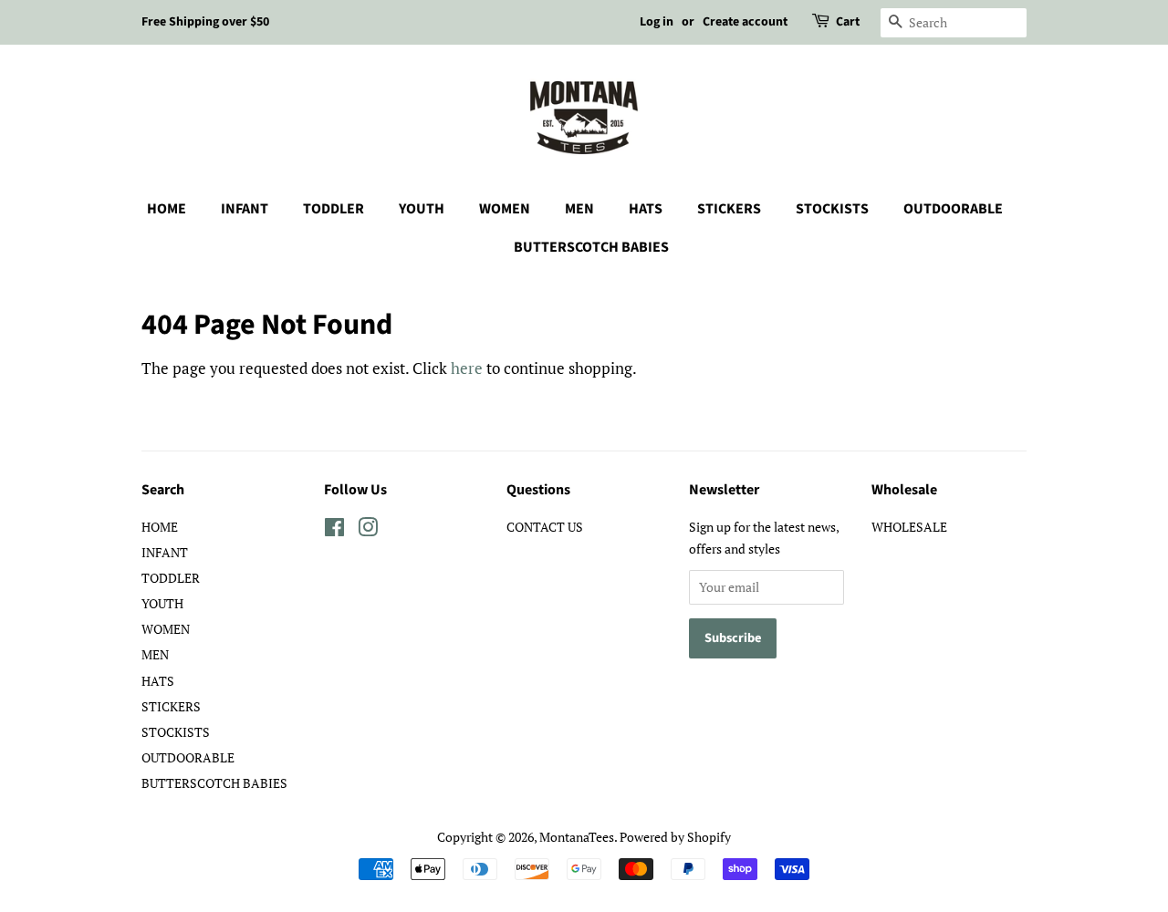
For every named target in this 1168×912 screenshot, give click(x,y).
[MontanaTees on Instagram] (368, 530)
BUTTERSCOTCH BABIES (591, 247)
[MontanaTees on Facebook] (334, 530)
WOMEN (504, 209)
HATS (645, 209)
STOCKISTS (832, 209)
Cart (848, 22)
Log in (656, 22)
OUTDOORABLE (953, 209)
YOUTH (421, 209)
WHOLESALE (909, 526)
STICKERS (729, 209)
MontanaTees (576, 836)
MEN (579, 209)
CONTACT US (544, 526)
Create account (745, 22)
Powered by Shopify (675, 836)
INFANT (244, 209)
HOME (166, 209)
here (467, 368)
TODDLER (333, 209)
